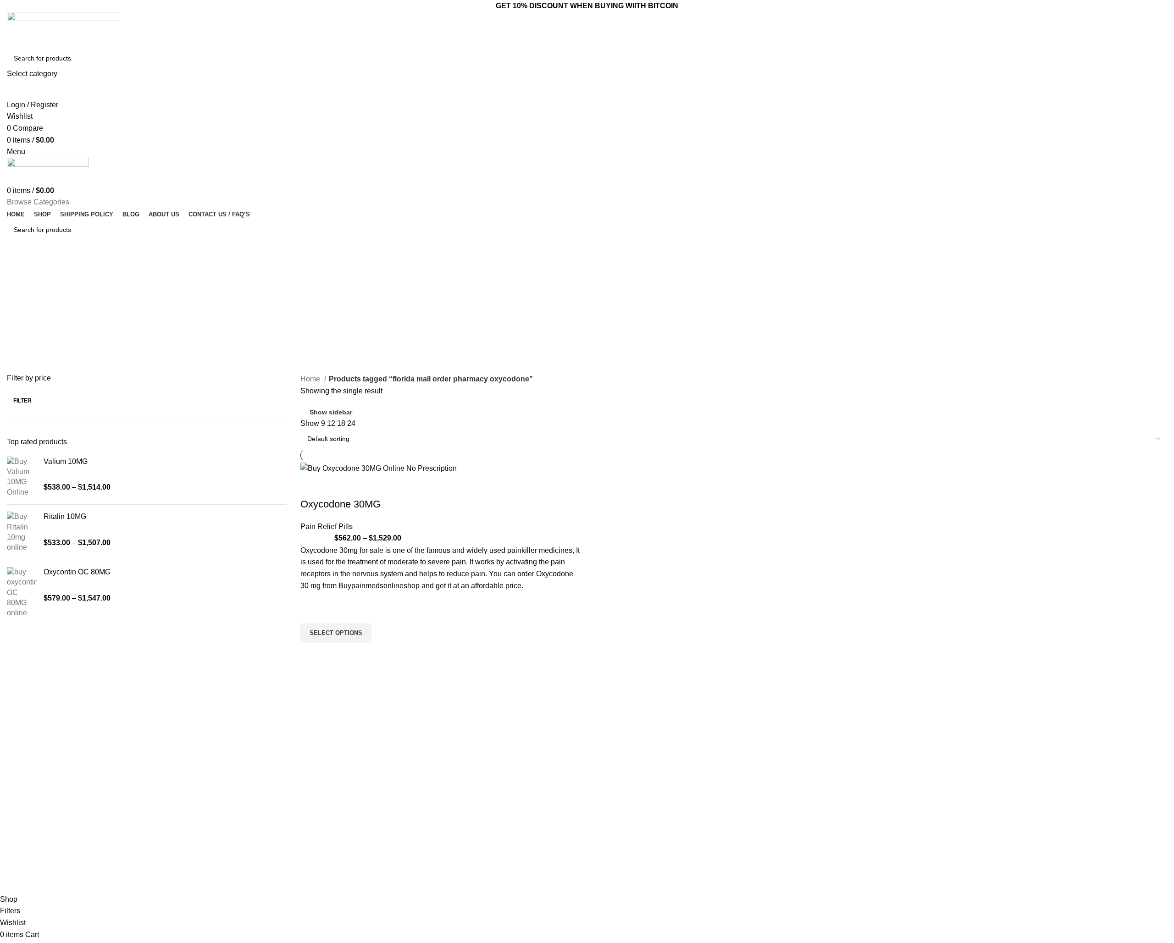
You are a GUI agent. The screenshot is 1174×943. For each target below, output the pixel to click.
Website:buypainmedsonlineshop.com (777, 790)
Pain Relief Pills (326, 526)
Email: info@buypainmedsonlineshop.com (783, 775)
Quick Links (612, 759)
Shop (599, 822)
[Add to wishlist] (311, 612)
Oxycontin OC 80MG (77, 572)
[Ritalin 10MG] (22, 532)
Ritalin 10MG (65, 516)
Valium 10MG (66, 461)
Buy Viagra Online (487, 838)
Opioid (470, 806)
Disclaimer (607, 853)
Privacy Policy (611, 838)
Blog (598, 806)
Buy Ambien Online (488, 790)
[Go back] (18, 270)
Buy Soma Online (486, 853)
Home (311, 379)
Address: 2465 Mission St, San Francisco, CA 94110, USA (782, 810)
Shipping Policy (614, 869)
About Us (605, 790)
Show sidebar (331, 412)
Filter (22, 400)
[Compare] (311, 485)
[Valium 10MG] (22, 477)
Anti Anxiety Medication (494, 775)
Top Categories (489, 759)
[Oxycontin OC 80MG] (22, 592)
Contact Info (746, 759)
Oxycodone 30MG (340, 504)
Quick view (311, 654)
